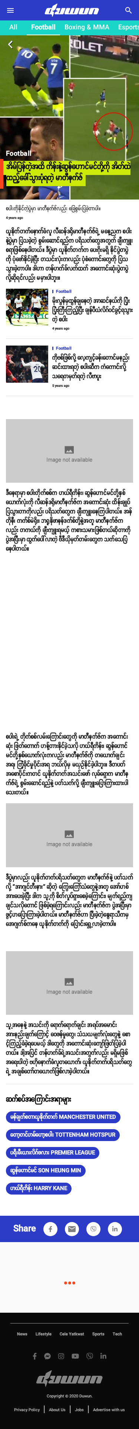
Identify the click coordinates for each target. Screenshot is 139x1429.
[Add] (50, 1229)
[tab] (13, 27)
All (13, 27)
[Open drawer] (10, 10)
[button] (63, 1117)
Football (43, 27)
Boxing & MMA (86, 27)
